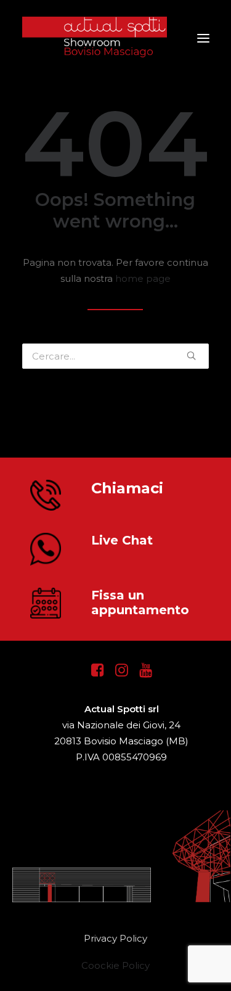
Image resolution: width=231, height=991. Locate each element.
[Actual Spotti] (115, 38)
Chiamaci (127, 488)
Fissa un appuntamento (140, 602)
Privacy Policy (115, 938)
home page (143, 278)
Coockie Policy (115, 965)
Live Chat (122, 540)
